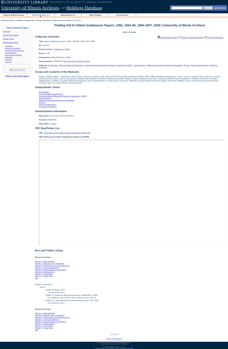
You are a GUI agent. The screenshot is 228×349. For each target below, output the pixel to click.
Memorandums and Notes (13, 55)
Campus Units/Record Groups (13, 15)
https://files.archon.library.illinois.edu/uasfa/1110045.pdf (67, 133)
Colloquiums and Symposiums (14, 50)
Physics (187, 65)
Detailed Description (10, 43)
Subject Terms (8, 39)
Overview (6, 32)
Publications (9, 57)
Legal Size (8, 62)
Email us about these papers (17, 76)
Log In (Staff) (114, 334)
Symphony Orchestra (48, 107)
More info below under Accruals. (76, 61)
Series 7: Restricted (44, 274)
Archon (112, 347)
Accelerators (53, 65)
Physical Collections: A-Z (40, 15)
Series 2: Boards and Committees (50, 263)
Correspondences (11, 53)
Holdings (20, 20)
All (37, 278)
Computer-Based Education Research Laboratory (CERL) (108, 65)
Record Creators (122, 15)
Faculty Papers (139, 65)
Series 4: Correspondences (47, 268)
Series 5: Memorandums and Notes (50, 270)
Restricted (8, 59)
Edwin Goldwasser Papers (62, 20)
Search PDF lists (219, 8)
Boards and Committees (12, 48)
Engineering (30, 20)
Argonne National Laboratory (71, 65)
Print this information (215, 38)
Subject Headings (95, 15)
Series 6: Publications (45, 272)
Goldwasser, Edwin (62, 49)
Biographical (9, 46)
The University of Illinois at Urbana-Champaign (119, 348)
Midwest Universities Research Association (164, 65)
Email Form (117, 339)
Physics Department (44, 20)
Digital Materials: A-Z (68, 15)
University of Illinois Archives (30, 7)
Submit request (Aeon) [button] (168, 38)
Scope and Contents (11, 35)
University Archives (8, 20)
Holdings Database (84, 7)
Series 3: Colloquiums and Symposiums (52, 266)
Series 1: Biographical (45, 261)
